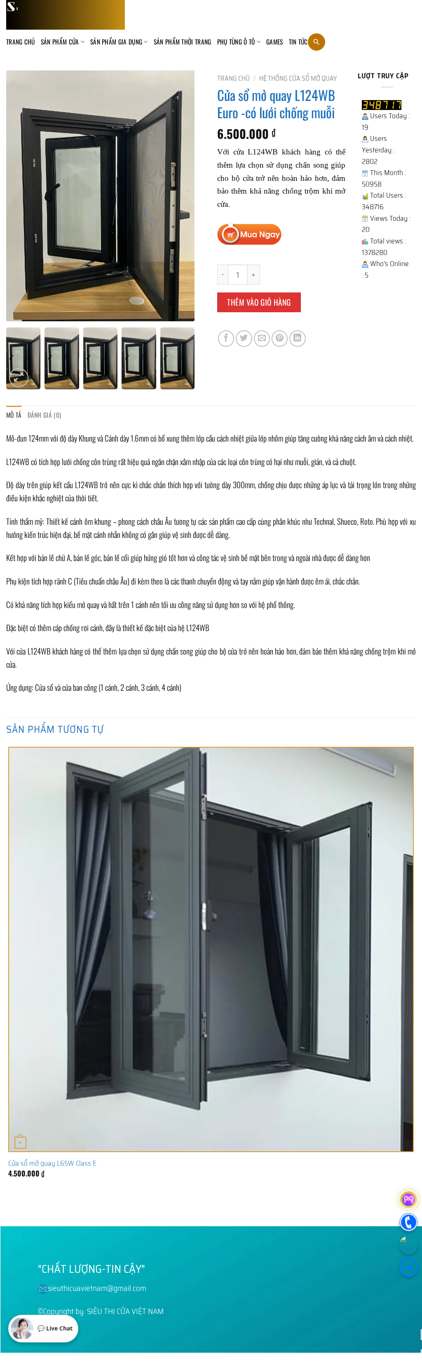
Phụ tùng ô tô (236, 41)
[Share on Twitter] (244, 338)
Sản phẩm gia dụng (116, 41)
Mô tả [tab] (14, 414)
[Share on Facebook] (226, 338)
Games (274, 41)
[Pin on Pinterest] (280, 338)
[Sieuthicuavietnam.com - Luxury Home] (65, 15)
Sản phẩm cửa (60, 41)
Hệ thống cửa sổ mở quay (298, 78)
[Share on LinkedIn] (297, 338)
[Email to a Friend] (262, 338)
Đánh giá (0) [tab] (44, 414)
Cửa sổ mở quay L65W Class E (52, 1163)
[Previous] (11, 1208)
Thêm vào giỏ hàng (259, 302)
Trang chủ (20, 41)
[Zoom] (18, 378)
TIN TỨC (298, 41)
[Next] (38, 1208)
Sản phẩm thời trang (182, 41)
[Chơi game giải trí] (408, 1199)
